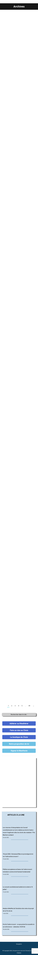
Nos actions (25, 180)
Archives (11, 45)
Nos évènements (20, 176)
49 (29, 706)
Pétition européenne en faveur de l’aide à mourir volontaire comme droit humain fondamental (17, 871)
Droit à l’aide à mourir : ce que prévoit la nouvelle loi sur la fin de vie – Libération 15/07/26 (18, 926)
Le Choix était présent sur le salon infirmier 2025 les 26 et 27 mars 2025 (18, 39)
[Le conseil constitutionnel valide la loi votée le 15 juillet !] (19, 881)
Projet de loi (19, 529)
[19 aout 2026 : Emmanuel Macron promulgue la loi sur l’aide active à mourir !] (19, 846)
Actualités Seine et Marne (23, 413)
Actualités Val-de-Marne (20, 252)
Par (11, 47)
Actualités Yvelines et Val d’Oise (17, 323)
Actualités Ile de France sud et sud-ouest (20, 178)
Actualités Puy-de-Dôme (22, 477)
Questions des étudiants (10, 250)
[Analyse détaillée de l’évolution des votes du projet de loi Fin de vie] (19, 901)
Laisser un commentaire (10, 49)
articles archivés (8, 112)
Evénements (17, 45)
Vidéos (14, 479)
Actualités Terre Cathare (24, 112)
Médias (10, 669)
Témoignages (7, 479)
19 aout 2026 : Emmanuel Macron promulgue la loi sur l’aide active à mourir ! (18, 855)
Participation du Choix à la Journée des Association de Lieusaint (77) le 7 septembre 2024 (19, 407)
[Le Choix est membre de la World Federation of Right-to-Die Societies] (19, 948)
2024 (14, 176)
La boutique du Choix (19, 737)
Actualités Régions (9, 180)
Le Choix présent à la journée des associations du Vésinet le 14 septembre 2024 (18, 315)
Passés (6, 45)
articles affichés (8, 477)
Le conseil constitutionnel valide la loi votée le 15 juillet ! (18, 888)
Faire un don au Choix (19, 730)
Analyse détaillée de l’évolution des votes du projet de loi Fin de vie (18, 910)
